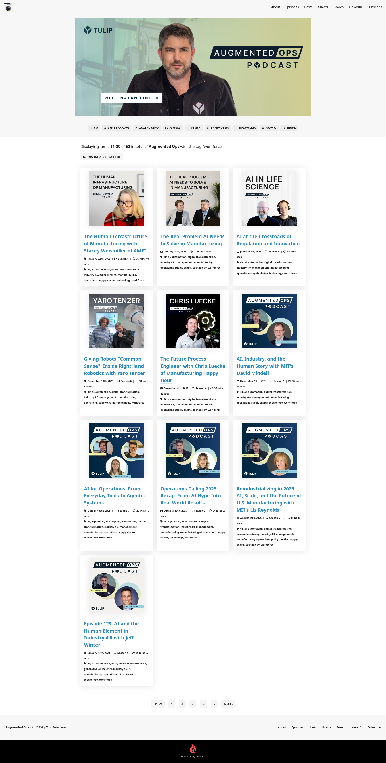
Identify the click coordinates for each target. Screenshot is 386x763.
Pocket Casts (220, 128)
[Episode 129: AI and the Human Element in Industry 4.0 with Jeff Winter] (116, 585)
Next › (228, 704)
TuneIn (291, 128)
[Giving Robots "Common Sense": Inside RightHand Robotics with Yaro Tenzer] (116, 321)
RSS (96, 128)
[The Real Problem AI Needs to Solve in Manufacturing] (193, 198)
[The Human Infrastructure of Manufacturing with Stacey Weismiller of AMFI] (116, 198)
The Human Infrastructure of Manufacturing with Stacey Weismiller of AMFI (115, 243)
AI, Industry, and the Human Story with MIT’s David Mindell (265, 365)
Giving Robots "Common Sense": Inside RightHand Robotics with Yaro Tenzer (114, 365)
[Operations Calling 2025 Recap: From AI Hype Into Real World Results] (193, 450)
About (275, 7)
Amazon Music (149, 128)
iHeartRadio (247, 128)
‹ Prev (157, 704)
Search (339, 7)
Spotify (271, 128)
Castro (196, 128)
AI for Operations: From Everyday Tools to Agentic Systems (114, 495)
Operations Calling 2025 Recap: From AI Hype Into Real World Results (190, 495)
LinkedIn (355, 7)
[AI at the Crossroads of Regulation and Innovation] (269, 198)
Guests (323, 7)
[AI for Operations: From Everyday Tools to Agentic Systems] (116, 450)
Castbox (174, 128)
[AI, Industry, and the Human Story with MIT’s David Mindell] (269, 321)
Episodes (292, 7)
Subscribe (374, 7)
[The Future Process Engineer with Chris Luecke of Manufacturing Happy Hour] (193, 321)
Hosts (308, 7)
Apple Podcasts (118, 128)
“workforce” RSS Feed (103, 157)
